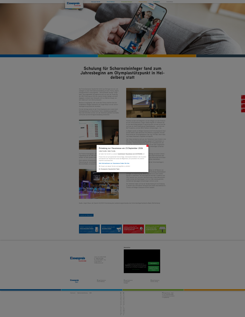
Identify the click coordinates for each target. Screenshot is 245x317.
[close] (147, 146)
